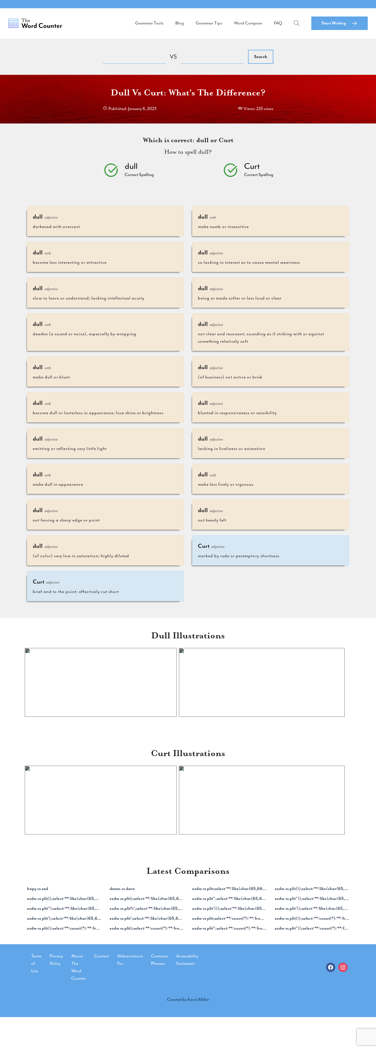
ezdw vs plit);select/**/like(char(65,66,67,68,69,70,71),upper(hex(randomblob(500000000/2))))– (147, 898)
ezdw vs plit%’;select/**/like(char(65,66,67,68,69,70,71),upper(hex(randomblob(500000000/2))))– (147, 908)
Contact (101, 956)
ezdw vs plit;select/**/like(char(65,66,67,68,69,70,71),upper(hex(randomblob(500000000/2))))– (229, 888)
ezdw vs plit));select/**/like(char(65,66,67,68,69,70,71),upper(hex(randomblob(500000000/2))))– (64, 898)
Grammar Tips (209, 23)
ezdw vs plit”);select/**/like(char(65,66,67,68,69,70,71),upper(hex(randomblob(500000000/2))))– (64, 908)
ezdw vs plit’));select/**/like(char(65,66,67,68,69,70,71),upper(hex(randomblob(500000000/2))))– (312, 908)
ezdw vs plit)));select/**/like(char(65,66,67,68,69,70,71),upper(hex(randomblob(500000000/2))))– (312, 888)
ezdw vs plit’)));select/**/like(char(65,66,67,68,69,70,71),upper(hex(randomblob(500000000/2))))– (229, 908)
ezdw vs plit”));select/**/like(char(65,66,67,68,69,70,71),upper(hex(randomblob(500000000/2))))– (312, 898)
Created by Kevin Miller (188, 999)
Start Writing (333, 23)
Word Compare (248, 23)
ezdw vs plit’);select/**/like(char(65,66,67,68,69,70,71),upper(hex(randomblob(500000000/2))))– (64, 918)
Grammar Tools (149, 23)
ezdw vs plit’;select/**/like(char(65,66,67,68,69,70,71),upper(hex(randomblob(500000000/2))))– (147, 918)
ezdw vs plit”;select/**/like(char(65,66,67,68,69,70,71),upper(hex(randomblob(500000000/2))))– (229, 898)
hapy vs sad (37, 888)
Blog (179, 23)
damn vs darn (122, 888)
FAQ (278, 23)
